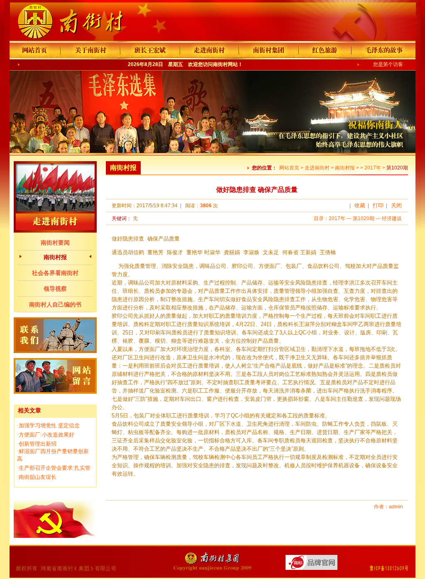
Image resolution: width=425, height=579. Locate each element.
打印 (378, 205)
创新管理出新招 (37, 444)
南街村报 (55, 257)
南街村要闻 (55, 242)
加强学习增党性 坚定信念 (49, 425)
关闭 (396, 205)
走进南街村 (317, 168)
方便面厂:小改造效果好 (46, 435)
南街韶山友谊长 (37, 477)
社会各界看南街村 (55, 273)
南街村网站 (225, 64)
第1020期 (363, 218)
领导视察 (55, 288)
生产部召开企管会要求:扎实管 (54, 468)
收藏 (359, 205)
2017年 (372, 168)
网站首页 (289, 168)
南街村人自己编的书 (55, 304)
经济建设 (392, 218)
